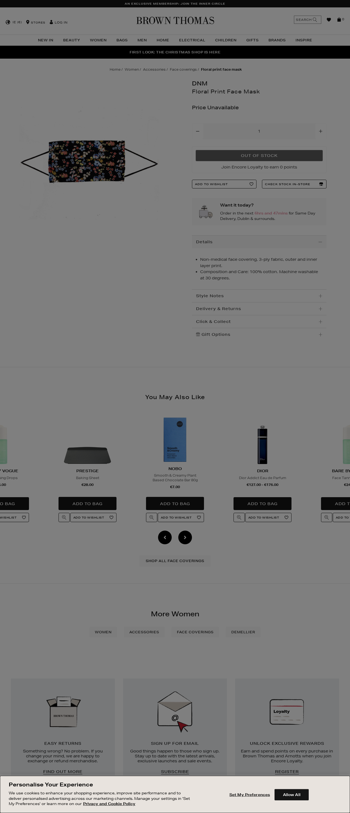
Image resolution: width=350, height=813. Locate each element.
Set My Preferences (249, 794)
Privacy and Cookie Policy (109, 803)
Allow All (292, 794)
